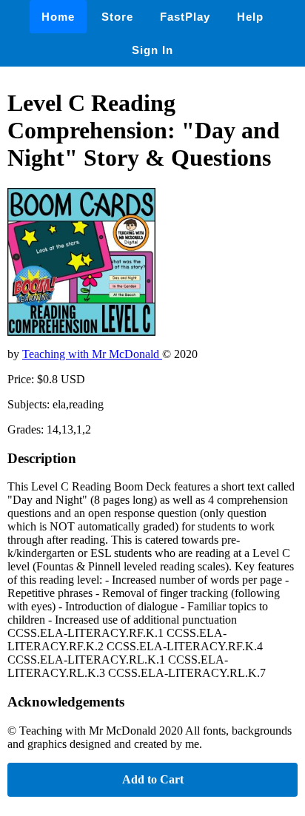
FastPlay (185, 16)
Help (250, 16)
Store (117, 16)
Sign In (152, 50)
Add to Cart (153, 779)
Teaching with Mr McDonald (92, 354)
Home (58, 16)
